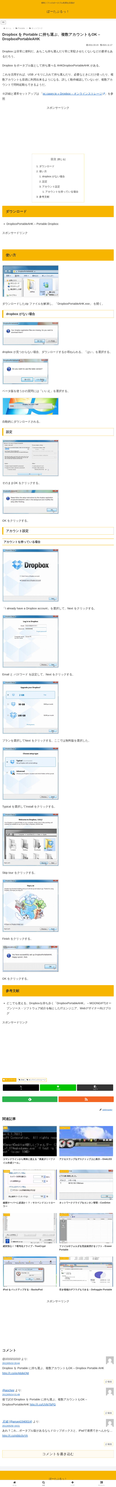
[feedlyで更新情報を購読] (29, 1099)
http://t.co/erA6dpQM (15, 1373)
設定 (44, 181)
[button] (95, 1087)
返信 (110, 1382)
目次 (53, 159)
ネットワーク (10, 1080)
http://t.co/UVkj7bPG (43, 1404)
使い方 (43, 171)
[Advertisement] (58, 130)
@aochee (8, 1390)
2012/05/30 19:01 (11, 1426)
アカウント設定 (51, 186)
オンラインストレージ (37, 1080)
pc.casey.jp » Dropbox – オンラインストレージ (72, 93)
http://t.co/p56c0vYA (15, 1435)
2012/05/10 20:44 (11, 1363)
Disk (22, 1080)
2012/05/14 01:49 (11, 1394)
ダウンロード (46, 166)
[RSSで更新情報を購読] (86, 1099)
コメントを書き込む (58, 1454)
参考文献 (44, 196)
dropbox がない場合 (53, 176)
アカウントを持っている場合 (61, 191)
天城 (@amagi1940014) (17, 1421)
